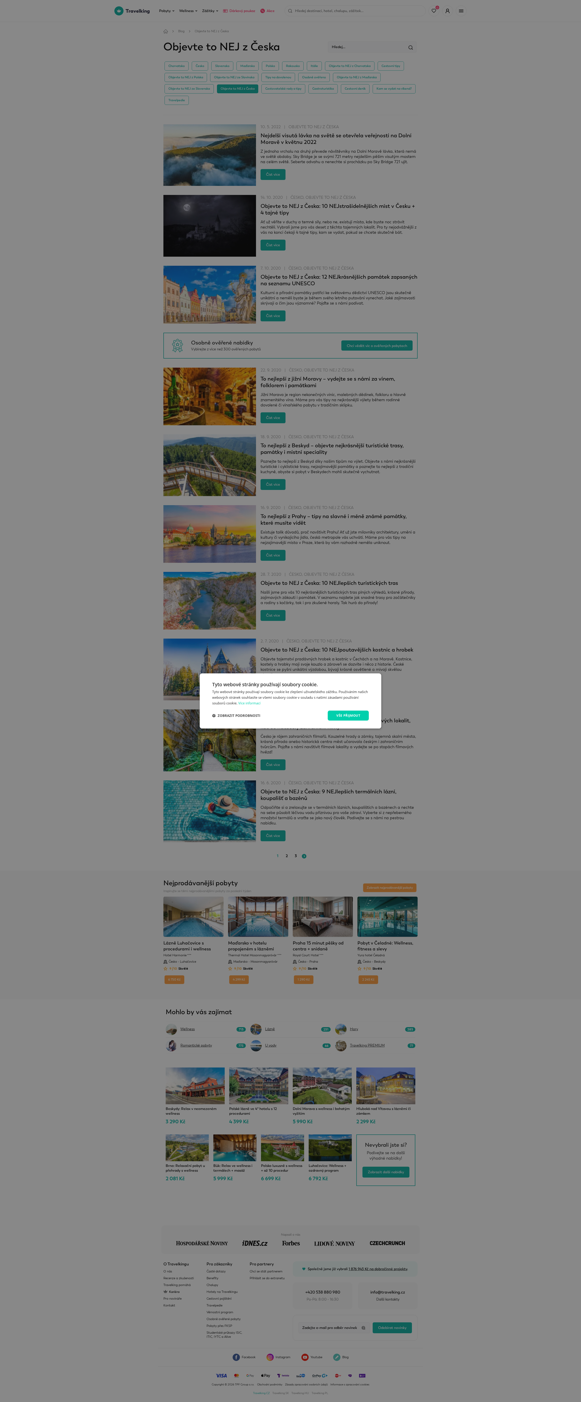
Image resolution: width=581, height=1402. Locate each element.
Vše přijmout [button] (348, 715)
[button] (236, 715)
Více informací (249, 703)
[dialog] (290, 700)
